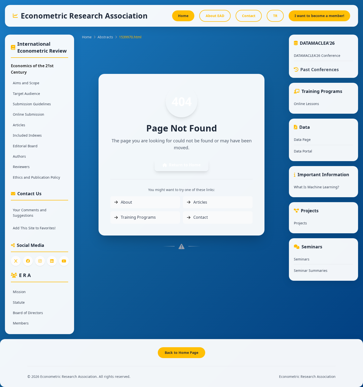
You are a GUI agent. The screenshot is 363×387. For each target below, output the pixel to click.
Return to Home (185, 165)
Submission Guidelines (32, 104)
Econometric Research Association (307, 376)
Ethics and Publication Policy (36, 177)
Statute (19, 302)
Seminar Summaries (310, 270)
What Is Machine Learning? (316, 187)
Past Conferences (319, 69)
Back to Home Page (181, 352)
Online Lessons (306, 103)
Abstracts (105, 37)
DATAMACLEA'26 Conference (317, 55)
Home (87, 37)
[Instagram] (40, 261)
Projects (300, 223)
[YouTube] (64, 261)
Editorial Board (25, 146)
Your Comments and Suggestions (29, 213)
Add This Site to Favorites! (34, 228)
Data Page (302, 139)
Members (21, 323)
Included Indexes (27, 135)
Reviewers (21, 166)
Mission (19, 291)
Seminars (301, 259)
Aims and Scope (26, 83)
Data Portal (303, 151)
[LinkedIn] (52, 261)
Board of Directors (28, 312)
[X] (16, 261)
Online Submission (28, 114)
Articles (19, 125)
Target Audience (26, 93)
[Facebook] (28, 261)
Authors (19, 156)
